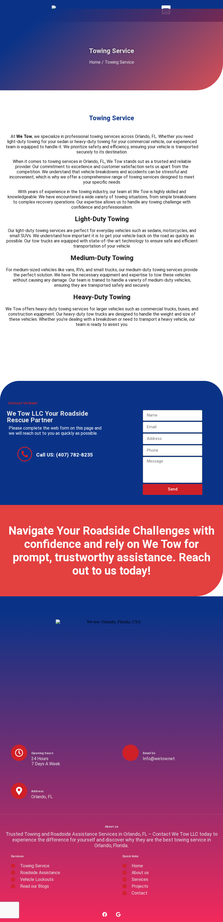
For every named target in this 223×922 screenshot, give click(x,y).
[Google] (118, 914)
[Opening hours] (19, 753)
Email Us (149, 753)
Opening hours (42, 753)
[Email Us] (130, 753)
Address (37, 791)
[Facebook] (105, 914)
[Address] (19, 791)
